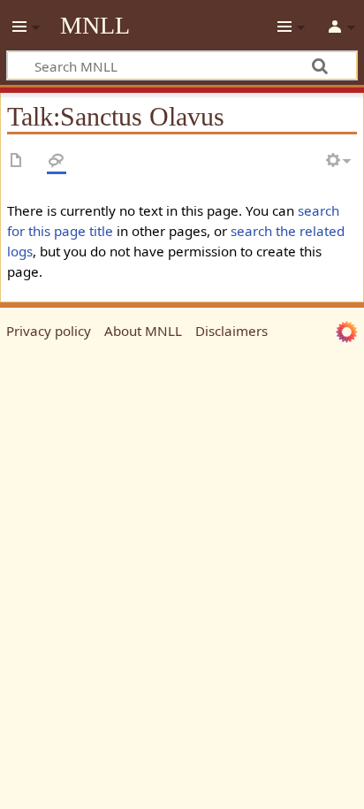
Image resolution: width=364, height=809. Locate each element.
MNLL (95, 25)
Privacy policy (48, 331)
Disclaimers (231, 331)
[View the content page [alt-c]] (17, 161)
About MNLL (143, 331)
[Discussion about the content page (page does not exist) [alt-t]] (56, 161)
